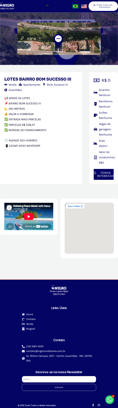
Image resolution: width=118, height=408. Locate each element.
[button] (47, 5)
